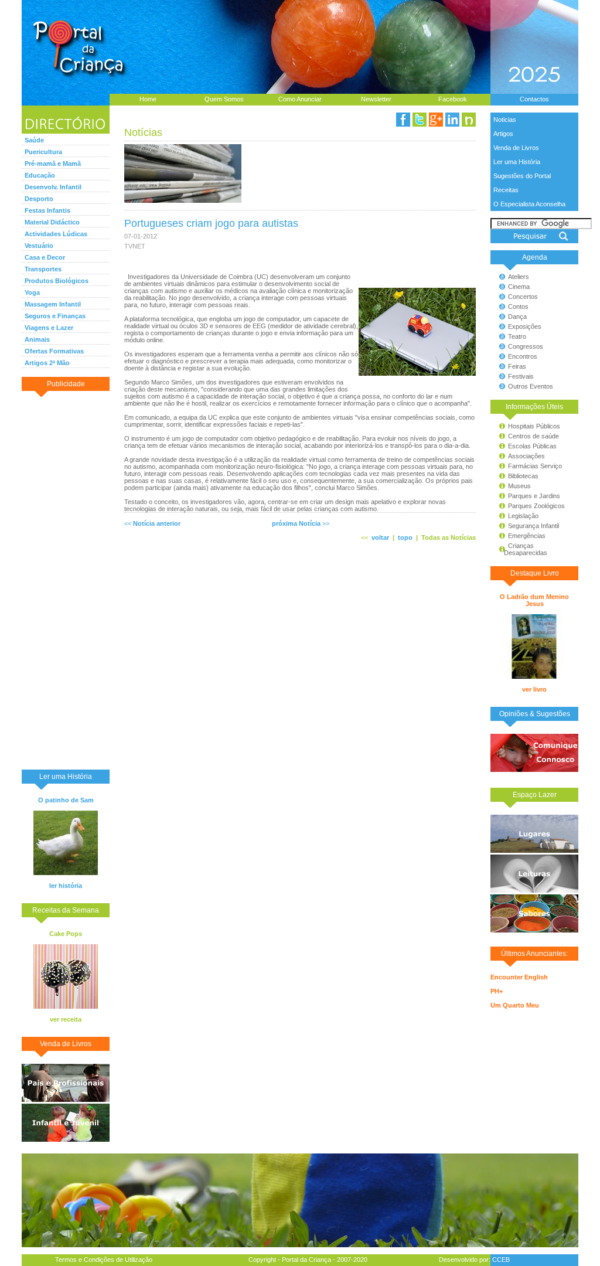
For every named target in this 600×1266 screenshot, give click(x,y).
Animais (37, 339)
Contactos (534, 99)
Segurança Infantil (533, 525)
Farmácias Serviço (535, 465)
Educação (40, 175)
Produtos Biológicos (56, 280)
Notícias (143, 132)
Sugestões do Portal (522, 175)
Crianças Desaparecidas (520, 549)
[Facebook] (403, 120)
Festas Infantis (47, 210)
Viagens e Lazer (49, 327)
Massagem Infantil (53, 304)
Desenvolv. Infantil (53, 186)
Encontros (522, 356)
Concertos (523, 296)
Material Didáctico (52, 222)
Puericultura (43, 151)
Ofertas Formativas (54, 351)
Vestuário (39, 245)
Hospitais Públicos (534, 426)
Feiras (517, 366)
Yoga (32, 292)
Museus (519, 485)
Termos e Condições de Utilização (103, 1259)
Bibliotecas (523, 475)
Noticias (504, 119)
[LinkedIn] (452, 120)
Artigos (503, 133)
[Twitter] (419, 120)
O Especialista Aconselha (529, 203)
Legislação (523, 515)
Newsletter (376, 99)
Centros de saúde (533, 436)
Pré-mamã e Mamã (53, 163)
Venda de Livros (516, 147)
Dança (517, 316)
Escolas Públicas (532, 446)
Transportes (43, 269)
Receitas (506, 189)
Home (147, 99)
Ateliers (518, 276)
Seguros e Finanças (55, 315)
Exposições (524, 326)
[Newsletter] (469, 120)
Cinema (519, 286)
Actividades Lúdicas (56, 233)
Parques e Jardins (534, 495)
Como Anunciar (300, 99)
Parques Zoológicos (536, 505)
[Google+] (436, 120)
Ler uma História (516, 161)
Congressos (525, 346)
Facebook (452, 99)
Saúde (34, 140)
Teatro (517, 336)
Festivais (521, 376)
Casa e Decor (45, 257)
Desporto (39, 198)
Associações (526, 456)
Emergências (527, 535)
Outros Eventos (530, 386)
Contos (518, 306)
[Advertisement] (65, 579)
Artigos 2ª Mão (47, 362)
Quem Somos (224, 99)
